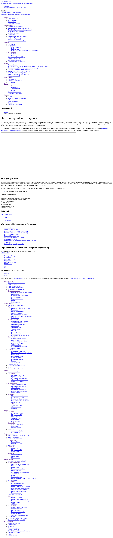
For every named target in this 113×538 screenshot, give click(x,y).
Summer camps (12, 524)
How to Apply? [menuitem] (12, 52)
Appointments (15, 326)
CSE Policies (11, 481)
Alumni (6, 370)
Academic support (16, 327)
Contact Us (11, 429)
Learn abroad (15, 294)
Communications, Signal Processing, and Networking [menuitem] (23, 68)
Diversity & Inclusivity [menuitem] (14, 23)
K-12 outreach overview (14, 523)
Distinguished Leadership (18, 389)
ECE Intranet (8, 264)
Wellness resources (13, 364)
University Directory (10, 262)
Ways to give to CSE (17, 424)
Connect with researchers (15, 438)
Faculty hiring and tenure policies (20, 486)
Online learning (15, 318)
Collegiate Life (12, 349)
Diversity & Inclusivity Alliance (16, 365)
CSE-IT (10, 367)
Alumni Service (15, 388)
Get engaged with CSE (17, 375)
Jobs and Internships (6, 214)
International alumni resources (19, 399)
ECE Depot (7, 257)
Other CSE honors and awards (19, 515)
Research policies (16, 493)
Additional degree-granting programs (21, 316)
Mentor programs (16, 297)
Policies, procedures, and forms (20, 335)
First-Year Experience (17, 356)
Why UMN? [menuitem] (11, 44)
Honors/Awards (12, 383)
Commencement (15, 329)
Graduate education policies (19, 489)
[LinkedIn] (4, 267)
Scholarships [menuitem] (11, 34)
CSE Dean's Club (16, 418)
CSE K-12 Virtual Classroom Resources (19, 531)
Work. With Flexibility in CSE (16, 520)
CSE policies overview (17, 483)
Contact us (14, 408)
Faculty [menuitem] (10, 85)
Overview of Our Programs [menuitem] (15, 26)
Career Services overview (18, 338)
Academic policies (16, 485)
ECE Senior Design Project (12, 234)
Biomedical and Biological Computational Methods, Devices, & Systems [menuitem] (28, 66)
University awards (16, 510)
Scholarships (7, 242)
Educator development (14, 532)
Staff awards (11, 516)
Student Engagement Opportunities (14, 244)
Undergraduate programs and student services (24, 478)
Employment (7, 260)
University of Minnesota (17, 278)
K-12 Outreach (8, 521)
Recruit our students (13, 437)
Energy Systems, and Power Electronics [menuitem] (19, 71)
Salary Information (6, 220)
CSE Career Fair (5, 217)
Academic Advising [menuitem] (13, 33)
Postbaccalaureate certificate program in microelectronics (20, 240)
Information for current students (16, 305)
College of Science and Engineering (11, 12)
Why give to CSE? (16, 405)
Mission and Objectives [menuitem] (14, 39)
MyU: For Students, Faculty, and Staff (15, 7)
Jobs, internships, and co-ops (19, 342)
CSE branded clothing (17, 397)
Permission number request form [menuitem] (17, 41)
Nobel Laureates (15, 392)
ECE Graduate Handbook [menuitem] (15, 60)
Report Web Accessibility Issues (86, 278)
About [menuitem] (6, 17)
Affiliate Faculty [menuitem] (15, 88)
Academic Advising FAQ (18, 322)
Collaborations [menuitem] (12, 22)
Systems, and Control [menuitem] (14, 76)
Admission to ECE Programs (12, 229)
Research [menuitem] (6, 63)
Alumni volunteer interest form (19, 380)
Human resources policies (18, 491)
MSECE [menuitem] (13, 53)
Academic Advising (9, 228)
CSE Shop (14, 504)
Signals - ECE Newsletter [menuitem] (15, 104)
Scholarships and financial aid (16, 289)
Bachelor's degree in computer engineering (16, 231)
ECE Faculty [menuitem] (15, 87)
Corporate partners (9, 434)
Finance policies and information (20, 488)
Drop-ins (13, 330)
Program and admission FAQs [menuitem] (16, 57)
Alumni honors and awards (18, 384)
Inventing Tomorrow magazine (20, 400)
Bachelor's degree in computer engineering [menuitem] (20, 30)
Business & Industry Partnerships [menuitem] (17, 98)
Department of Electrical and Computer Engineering (15, 14)
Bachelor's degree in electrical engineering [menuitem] (19, 28)
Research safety (15, 502)
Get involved (11, 373)
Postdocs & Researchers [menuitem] (14, 92)
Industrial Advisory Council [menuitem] (15, 100)
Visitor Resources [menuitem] (13, 101)
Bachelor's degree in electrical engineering (16, 232)
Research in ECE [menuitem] (12, 65)
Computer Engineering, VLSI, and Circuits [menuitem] (20, 69)
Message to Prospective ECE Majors (14, 237)
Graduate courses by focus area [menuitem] (16, 61)
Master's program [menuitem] (16, 47)
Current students (8, 303)
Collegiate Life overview (18, 351)
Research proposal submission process (22, 501)
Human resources (16, 470)
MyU (5, 275)
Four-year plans (15, 332)
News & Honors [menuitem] (8, 77)
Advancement (15, 456)
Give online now (16, 407)
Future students (8, 281)
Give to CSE (11, 404)
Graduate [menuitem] (6, 42)
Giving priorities (15, 416)
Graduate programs (16, 313)
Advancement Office (17, 431)
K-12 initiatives (15, 442)
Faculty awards (12, 505)
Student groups (15, 302)
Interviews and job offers (18, 343)
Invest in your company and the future (18, 435)
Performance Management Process (17, 518)
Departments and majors (14, 307)
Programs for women (17, 299)
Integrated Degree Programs (19, 314)
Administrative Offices (14, 462)
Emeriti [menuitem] (13, 90)
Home (6, 112)
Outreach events (12, 526)
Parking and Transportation (11, 256)
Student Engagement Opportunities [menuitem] (17, 36)
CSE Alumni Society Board (19, 378)
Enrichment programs (14, 528)
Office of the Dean (16, 466)
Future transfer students (14, 284)
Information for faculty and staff (17, 461)
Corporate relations (16, 454)
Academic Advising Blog (18, 324)
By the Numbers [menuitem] (12, 20)
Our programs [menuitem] (12, 45)
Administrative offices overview (20, 464)
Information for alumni (14, 372)
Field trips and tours (13, 529)
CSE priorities (15, 451)
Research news (12, 445)
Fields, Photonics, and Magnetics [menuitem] (17, 73)
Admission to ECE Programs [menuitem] (16, 31)
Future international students (15, 287)
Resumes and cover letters (18, 340)
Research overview (16, 497)
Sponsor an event (12, 535)
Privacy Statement (74, 278)
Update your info (16, 402)
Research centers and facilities (19, 499)
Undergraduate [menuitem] (8, 25)
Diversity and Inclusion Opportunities (21, 292)
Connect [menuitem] (6, 95)
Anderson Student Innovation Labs (17, 369)
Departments (14, 310)
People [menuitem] (6, 84)
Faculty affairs (15, 467)
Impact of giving (15, 421)
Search (3, 10)
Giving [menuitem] (10, 96)
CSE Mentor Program (17, 381)
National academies (16, 508)
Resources (11, 394)
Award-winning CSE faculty (19, 507)
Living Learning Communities (19, 295)
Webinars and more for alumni (19, 396)
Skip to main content (6, 1)
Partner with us (12, 440)
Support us (11, 446)
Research (13, 300)
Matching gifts (15, 426)
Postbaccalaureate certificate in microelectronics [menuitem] (24, 50)
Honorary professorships (18, 512)
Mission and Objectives (10, 239)
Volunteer (10, 534)
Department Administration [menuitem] (15, 93)
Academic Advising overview (19, 321)
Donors (6, 410)
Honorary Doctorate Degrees (19, 391)
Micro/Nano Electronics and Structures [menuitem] (18, 74)
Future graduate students (14, 286)
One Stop (7, 6)
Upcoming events (16, 376)
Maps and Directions (10, 259)
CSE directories (15, 432)
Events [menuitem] (10, 103)
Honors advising (15, 334)
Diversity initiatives (16, 443)
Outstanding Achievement (18, 386)
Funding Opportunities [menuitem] (14, 58)
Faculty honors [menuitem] (12, 82)
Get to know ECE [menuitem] (13, 18)
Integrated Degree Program (11, 236)
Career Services (12, 337)
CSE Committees (12, 480)
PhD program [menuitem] (15, 49)
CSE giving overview (17, 413)
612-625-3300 (5, 253)
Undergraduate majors (17, 311)
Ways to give (11, 423)
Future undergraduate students (16, 283)
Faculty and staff (9, 459)
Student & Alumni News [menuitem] (15, 80)
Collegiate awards (16, 513)
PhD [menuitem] (12, 55)
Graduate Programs (16, 477)
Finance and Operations (18, 469)
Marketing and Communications (20, 472)
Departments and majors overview (20, 308)
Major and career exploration (19, 346)
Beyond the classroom (14, 291)
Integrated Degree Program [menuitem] (15, 38)
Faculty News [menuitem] (12, 79)
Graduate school (15, 348)
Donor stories (15, 419)
